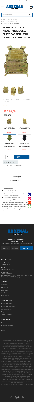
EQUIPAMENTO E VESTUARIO (10, 23)
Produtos (9, 19)
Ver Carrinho (4, 284)
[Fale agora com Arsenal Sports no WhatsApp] (29, 206)
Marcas (3, 330)
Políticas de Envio (6, 309)
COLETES (17, 19)
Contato (3, 328)
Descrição (17, 177)
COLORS (7, 115)
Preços (3, 311)
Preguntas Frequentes (7, 325)
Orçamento (22, 157)
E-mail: (3, 267)
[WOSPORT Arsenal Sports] (5, 104)
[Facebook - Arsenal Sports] (29, 194)
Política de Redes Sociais (8, 306)
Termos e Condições (6, 314)
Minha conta (4, 287)
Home (3, 19)
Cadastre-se (29, 1)
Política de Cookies (6, 303)
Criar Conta (4, 293)
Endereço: (4, 272)
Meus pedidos (5, 295)
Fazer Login (22, 1)
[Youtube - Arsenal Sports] (29, 202)
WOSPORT (18, 99)
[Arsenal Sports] (14, 7)
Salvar (25, 248)
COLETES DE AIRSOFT (8, 21)
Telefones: (5, 262)
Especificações (16, 181)
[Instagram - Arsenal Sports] (29, 198)
